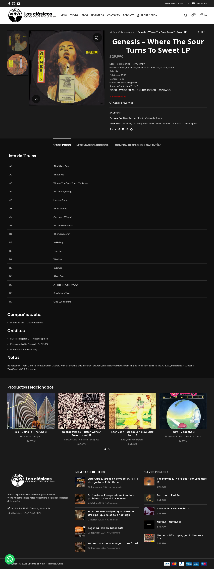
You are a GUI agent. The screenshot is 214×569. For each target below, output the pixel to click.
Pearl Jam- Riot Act (169, 495)
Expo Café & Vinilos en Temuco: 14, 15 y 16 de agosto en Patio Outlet (113, 480)
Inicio (112, 32)
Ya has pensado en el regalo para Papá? (113, 543)
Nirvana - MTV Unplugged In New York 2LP (180, 537)
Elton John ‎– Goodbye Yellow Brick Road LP (132, 433)
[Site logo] (32, 15)
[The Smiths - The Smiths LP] (149, 511)
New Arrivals (129, 118)
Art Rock (126, 123)
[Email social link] (123, 129)
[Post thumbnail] (80, 482)
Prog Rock (142, 123)
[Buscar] (185, 15)
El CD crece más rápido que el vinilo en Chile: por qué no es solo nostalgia (111, 513)
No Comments (115, 487)
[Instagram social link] (13, 3)
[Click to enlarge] (36, 99)
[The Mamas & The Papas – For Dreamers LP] (149, 482)
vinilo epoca (191, 123)
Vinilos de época (126, 32)
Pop (80, 439)
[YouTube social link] (18, 3)
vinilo (159, 123)
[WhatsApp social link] (127, 129)
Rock (140, 118)
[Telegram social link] (131, 129)
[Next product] (205, 32)
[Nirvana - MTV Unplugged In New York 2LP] (149, 539)
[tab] (62, 143)
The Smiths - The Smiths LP (173, 508)
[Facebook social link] (9, 3)
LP (134, 123)
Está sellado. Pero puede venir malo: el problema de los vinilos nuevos (111, 497)
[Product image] (31, 411)
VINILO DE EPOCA (173, 123)
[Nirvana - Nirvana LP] (149, 524)
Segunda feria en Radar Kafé (105, 528)
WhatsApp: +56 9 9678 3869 (26, 513)
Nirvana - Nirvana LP (169, 522)
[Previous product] (198, 32)
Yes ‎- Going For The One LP (31, 432)
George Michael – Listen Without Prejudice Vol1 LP (81, 433)
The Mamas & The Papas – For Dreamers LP (182, 480)
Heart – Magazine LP (183, 432)
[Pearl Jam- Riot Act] (149, 498)
